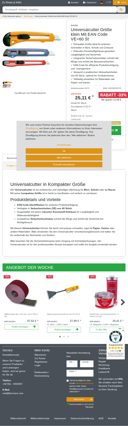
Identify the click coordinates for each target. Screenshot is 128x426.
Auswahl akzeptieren (64, 164)
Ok (64, 151)
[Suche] (121, 9)
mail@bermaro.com (12, 393)
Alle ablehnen (64, 157)
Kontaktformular (10, 354)
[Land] (101, 2)
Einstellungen (64, 144)
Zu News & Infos (12, 2)
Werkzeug (28, 16)
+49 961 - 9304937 (12, 384)
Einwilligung (32, 128)
